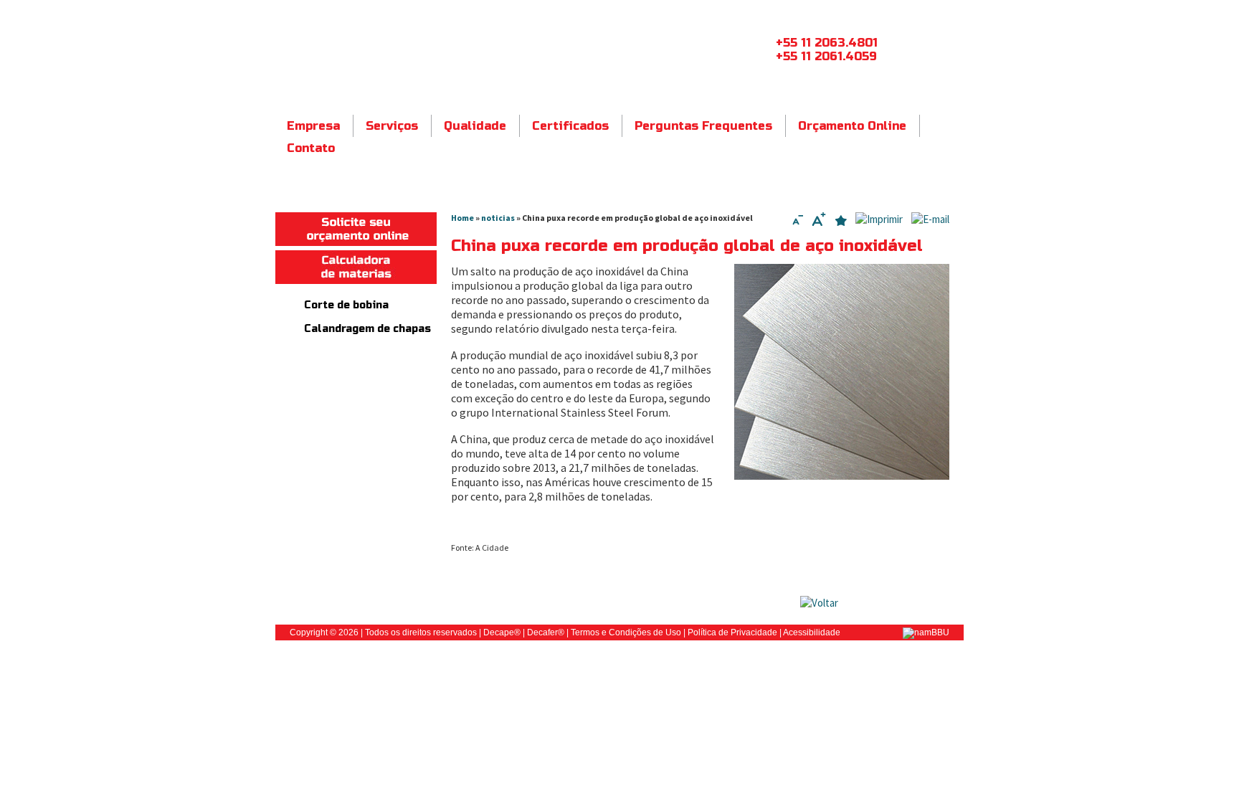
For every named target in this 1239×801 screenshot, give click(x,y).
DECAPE (429, 53)
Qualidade (475, 126)
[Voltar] (819, 603)
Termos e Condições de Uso (626, 632)
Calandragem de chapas (367, 329)
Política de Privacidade (732, 632)
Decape (498, 632)
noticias (498, 217)
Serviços (392, 126)
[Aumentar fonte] (819, 222)
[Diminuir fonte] (797, 222)
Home (462, 217)
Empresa (313, 126)
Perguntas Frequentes (703, 126)
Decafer (542, 632)
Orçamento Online (852, 126)
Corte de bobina (346, 305)
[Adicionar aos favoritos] (841, 222)
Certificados (570, 126)
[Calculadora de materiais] (356, 280)
